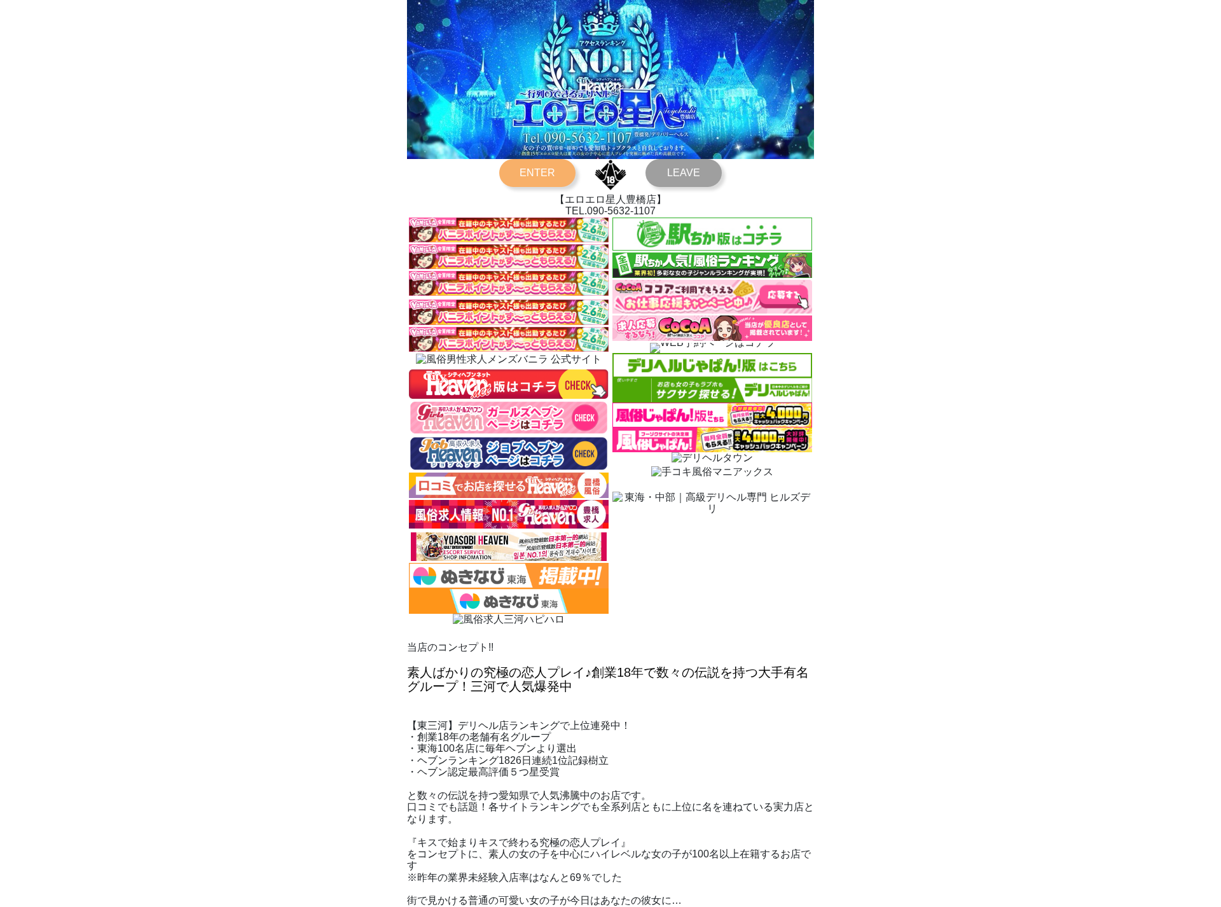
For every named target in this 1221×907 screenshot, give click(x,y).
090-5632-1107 (621, 210)
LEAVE (683, 172)
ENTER (537, 172)
